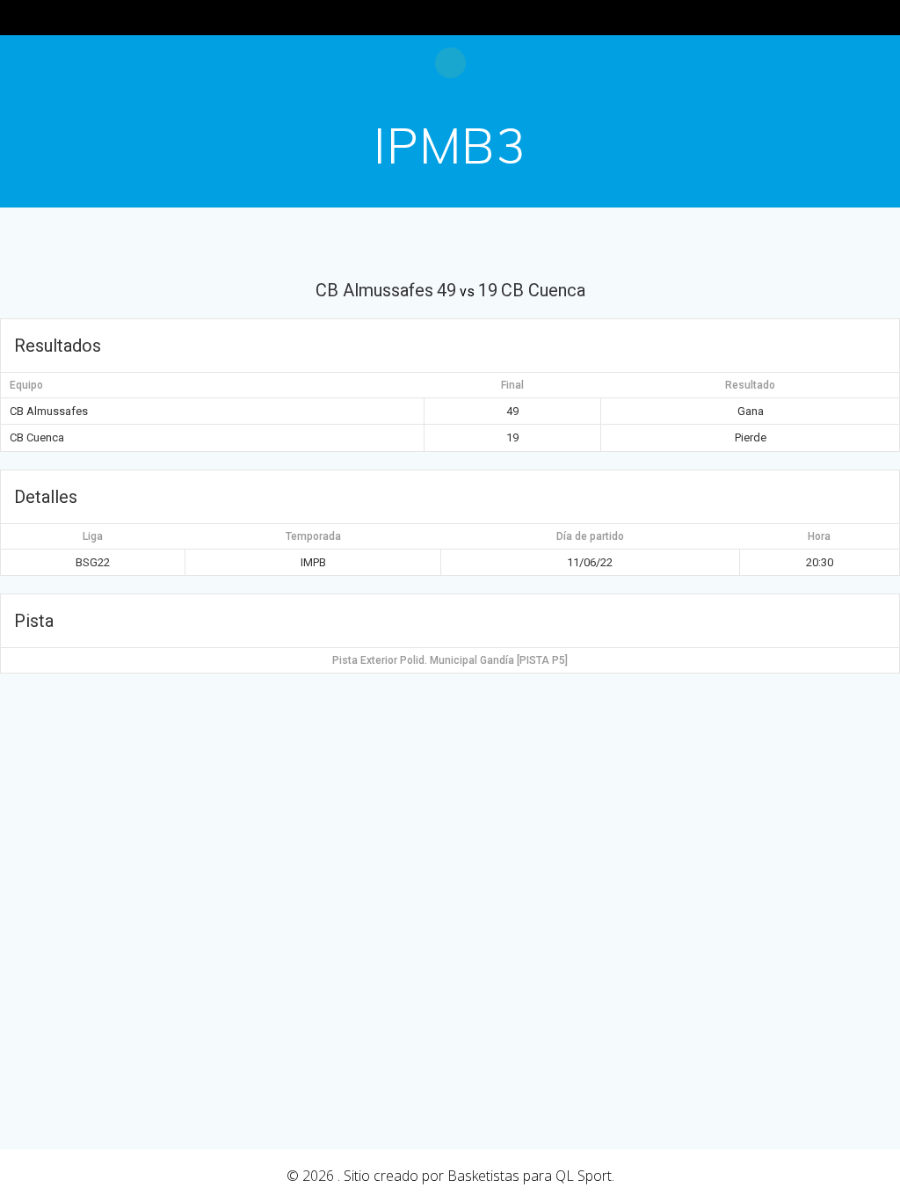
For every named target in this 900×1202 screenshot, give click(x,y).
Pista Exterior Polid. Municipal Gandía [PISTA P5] (450, 660)
